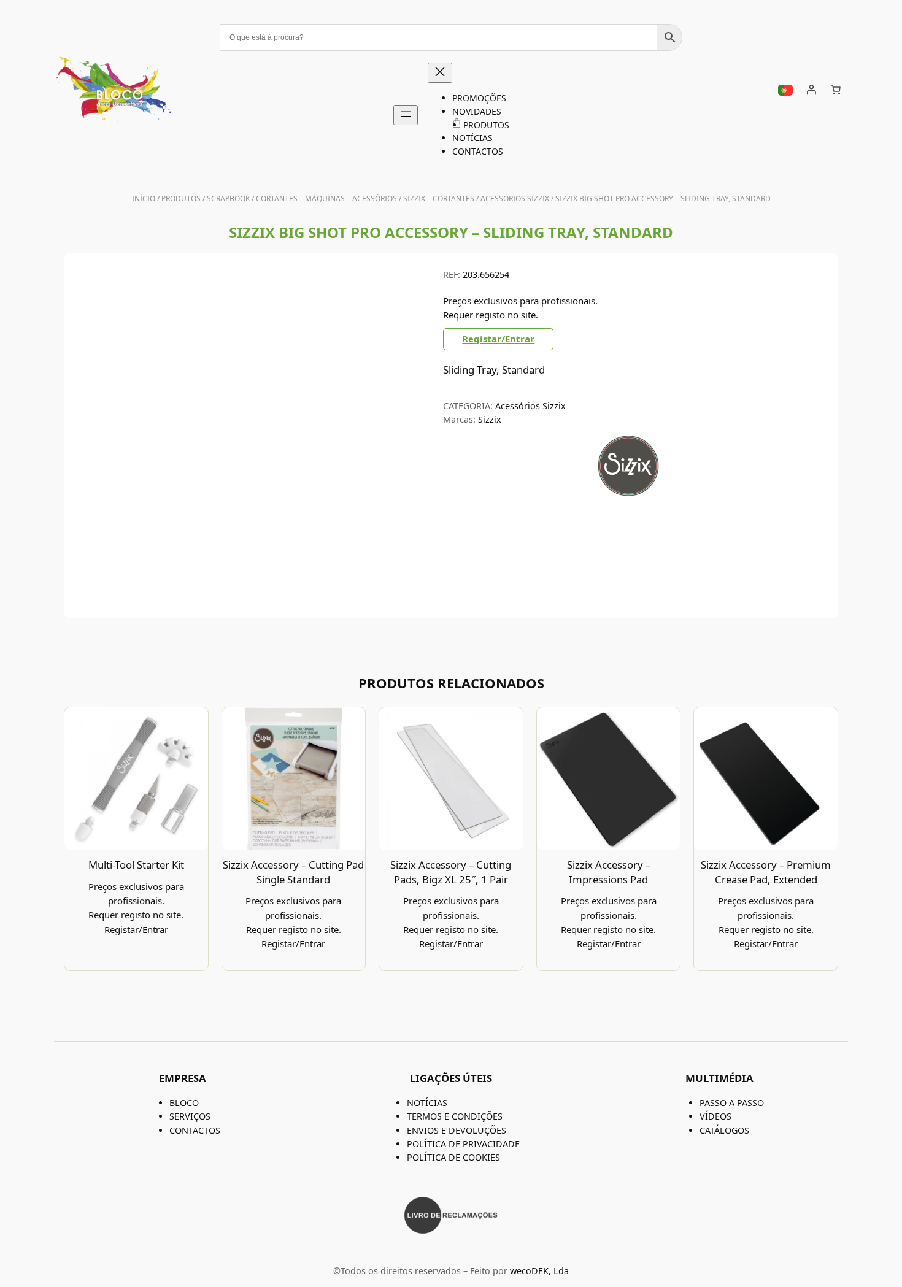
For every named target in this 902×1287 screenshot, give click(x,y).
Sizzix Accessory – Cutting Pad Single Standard (293, 872)
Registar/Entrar (498, 338)
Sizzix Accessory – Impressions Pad (608, 872)
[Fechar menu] (440, 73)
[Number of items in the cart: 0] (835, 89)
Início (143, 198)
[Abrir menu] (405, 115)
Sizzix (489, 419)
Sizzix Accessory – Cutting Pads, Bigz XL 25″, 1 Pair (450, 872)
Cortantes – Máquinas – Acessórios (326, 198)
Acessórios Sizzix (514, 198)
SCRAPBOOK (228, 198)
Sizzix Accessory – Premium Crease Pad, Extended (766, 872)
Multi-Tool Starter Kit (136, 865)
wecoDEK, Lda (539, 1271)
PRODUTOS (181, 198)
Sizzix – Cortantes (438, 198)
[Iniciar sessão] (811, 89)
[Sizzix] (628, 495)
